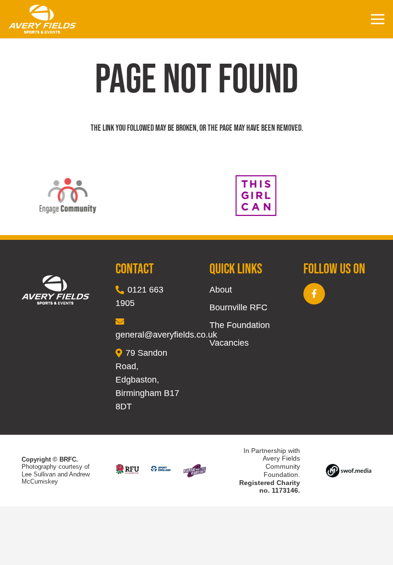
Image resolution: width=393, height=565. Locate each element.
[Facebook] (314, 294)
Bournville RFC (238, 307)
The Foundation (239, 325)
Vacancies (229, 343)
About (220, 289)
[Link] (42, 19)
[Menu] (378, 19)
